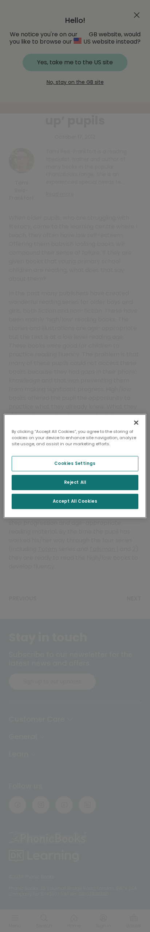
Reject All (75, 482)
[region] (75, 466)
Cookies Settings (74, 463)
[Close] (136, 423)
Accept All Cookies (75, 501)
